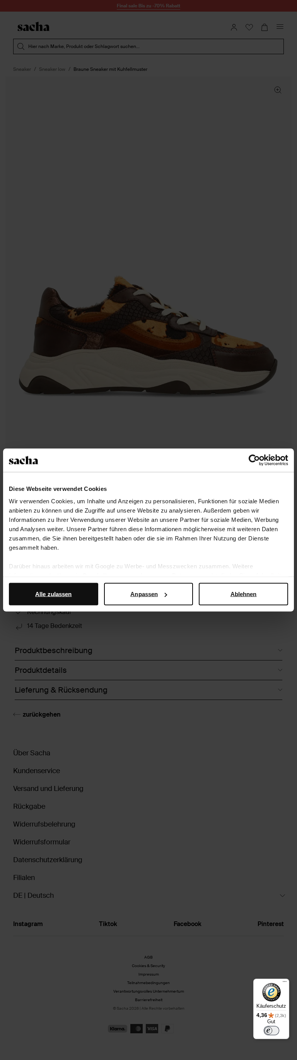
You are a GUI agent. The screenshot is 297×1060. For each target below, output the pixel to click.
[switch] (271, 1030)
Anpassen (144, 594)
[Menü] (284, 983)
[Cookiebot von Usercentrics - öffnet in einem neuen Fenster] (254, 460)
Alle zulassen (53, 594)
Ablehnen (243, 594)
